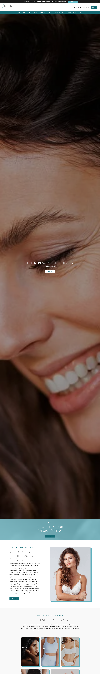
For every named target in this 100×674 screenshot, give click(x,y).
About (30, 12)
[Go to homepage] (35, 7)
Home (19, 12)
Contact (74, 12)
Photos (63, 12)
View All (50, 536)
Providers (25, 12)
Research (50, 271)
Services (36, 12)
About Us (14, 598)
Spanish (80, 12)
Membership (42, 12)
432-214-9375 (86, 7)
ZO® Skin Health (56, 12)
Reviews (69, 12)
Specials (49, 12)
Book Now (94, 7)
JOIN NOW (73, 1)
